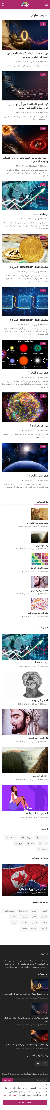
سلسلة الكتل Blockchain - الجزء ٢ (29, 267)
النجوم (34, 911)
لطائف (13, 917)
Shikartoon (44, 62)
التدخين (34, 922)
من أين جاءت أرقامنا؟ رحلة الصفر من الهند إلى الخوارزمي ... (27, 55)
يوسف (33, 928)
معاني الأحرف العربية (39, 568)
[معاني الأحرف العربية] (39, 559)
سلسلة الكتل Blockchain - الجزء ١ (29, 319)
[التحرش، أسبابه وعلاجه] (25, 798)
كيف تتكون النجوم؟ (37, 475)
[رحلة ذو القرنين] (39, 537)
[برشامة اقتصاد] (25, 195)
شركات (14, 922)
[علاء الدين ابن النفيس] (39, 582)
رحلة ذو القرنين (42, 545)
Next (8, 880)
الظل (34, 917)
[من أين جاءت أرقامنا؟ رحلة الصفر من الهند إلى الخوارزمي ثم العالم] (25, 35)
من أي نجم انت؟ (39, 425)
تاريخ (19, 843)
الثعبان (44, 922)
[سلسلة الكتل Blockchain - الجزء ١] (25, 301)
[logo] (25, 4)
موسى (24, 928)
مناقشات (42, 838)
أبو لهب (44, 928)
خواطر (43, 849)
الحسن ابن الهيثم (40, 700)
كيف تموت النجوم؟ (37, 372)
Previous (42, 880)
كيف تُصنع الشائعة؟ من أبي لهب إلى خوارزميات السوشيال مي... (28, 106)
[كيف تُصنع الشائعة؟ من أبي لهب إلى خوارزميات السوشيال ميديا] (25, 85)
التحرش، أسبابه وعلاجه (37, 813)
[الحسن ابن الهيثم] (25, 685)
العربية (24, 922)
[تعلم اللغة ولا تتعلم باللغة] (39, 604)
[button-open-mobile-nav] (47, 5)
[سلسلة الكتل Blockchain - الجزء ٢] (25, 248)
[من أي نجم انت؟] (25, 407)
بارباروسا (24, 917)
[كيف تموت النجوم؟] (25, 354)
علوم (31, 843)
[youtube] (38, 1063)
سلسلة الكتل (9, 911)
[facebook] (45, 1063)
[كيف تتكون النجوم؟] (25, 457)
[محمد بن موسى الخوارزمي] (39, 514)
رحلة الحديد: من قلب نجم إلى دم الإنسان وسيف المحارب (25, 159)
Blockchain (23, 911)
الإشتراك (7, 1080)
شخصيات (12, 838)
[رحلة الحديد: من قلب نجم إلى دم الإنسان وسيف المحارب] (25, 139)
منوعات (27, 838)
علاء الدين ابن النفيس (39, 590)
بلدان (43, 843)
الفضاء (44, 911)
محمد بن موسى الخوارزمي (37, 523)
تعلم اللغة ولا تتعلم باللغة (38, 613)
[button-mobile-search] (3, 5)
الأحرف (44, 917)
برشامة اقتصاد (40, 214)
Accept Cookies (25, 1102)
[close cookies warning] (46, 1084)
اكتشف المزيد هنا (10, 1095)
